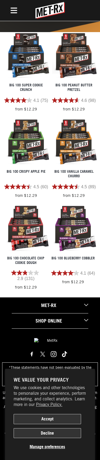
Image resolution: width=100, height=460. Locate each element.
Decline (47, 433)
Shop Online (48, 321)
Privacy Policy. (49, 404)
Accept (47, 418)
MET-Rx (48, 305)
